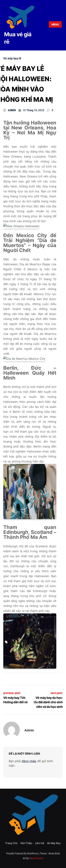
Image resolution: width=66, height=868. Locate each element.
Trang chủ (11, 843)
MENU (55, 24)
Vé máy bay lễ (12, 58)
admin (12, 110)
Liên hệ (39, 843)
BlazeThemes (36, 858)
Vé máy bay (53, 843)
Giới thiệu (26, 843)
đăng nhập (29, 761)
